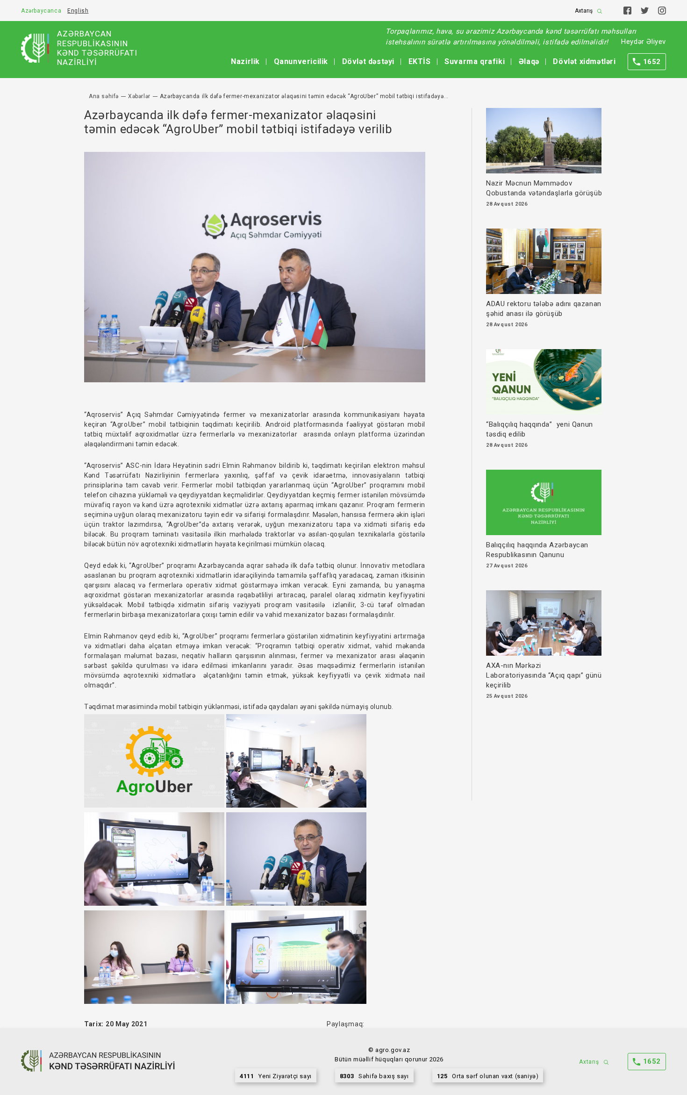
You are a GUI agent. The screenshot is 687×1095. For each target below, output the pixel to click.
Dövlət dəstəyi (368, 61)
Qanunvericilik (301, 61)
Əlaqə (529, 61)
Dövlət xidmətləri (584, 61)
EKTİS (419, 61)
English (77, 10)
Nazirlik (245, 61)
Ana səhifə (104, 96)
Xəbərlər (139, 96)
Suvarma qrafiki (474, 61)
